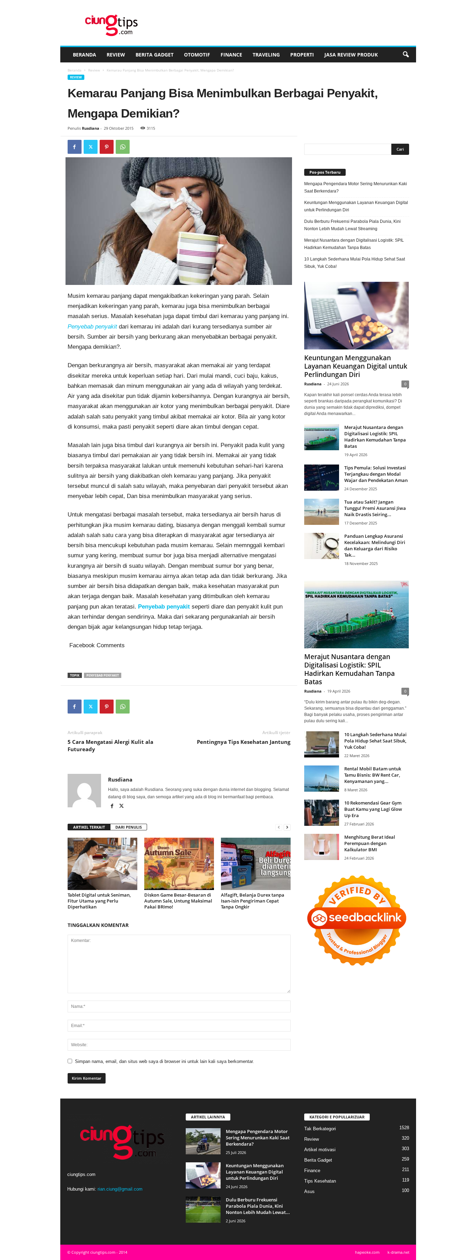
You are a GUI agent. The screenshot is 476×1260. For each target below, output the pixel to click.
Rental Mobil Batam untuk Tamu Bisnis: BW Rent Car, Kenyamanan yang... (372, 774)
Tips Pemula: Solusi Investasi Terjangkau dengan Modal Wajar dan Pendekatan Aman (376, 474)
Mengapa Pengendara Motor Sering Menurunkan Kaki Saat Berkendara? (355, 187)
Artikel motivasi (320, 1149)
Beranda (84, 54)
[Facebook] (75, 147)
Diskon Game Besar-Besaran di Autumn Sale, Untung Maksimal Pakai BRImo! (178, 901)
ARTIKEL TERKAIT (89, 827)
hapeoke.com (367, 1252)
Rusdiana (90, 128)
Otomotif (197, 54)
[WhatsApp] (123, 147)
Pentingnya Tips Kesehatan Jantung (243, 741)
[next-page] (287, 827)
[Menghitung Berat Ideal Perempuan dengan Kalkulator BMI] (321, 847)
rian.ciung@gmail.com (120, 1189)
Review (116, 54)
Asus (309, 1191)
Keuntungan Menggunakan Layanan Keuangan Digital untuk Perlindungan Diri (356, 206)
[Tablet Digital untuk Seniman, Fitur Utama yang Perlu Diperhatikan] (102, 864)
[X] (91, 147)
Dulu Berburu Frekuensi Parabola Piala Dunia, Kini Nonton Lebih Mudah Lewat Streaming (352, 225)
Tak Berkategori (320, 1128)
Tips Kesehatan (320, 1181)
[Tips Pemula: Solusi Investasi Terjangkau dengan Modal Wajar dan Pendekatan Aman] (321, 478)
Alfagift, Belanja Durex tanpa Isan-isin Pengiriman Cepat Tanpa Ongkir (252, 901)
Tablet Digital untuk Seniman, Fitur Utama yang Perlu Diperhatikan (99, 901)
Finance (231, 54)
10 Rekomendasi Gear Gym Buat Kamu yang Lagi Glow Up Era (373, 809)
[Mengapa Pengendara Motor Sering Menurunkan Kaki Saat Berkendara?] (203, 1141)
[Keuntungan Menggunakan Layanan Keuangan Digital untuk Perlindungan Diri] (356, 315)
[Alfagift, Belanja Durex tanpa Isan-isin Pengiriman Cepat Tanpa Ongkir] (256, 864)
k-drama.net (398, 1252)
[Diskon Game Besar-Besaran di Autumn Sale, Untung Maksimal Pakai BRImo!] (179, 864)
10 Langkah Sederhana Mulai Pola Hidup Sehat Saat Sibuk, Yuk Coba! (354, 263)
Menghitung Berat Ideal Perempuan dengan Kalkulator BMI (369, 843)
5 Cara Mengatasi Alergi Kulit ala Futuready (110, 745)
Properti (302, 54)
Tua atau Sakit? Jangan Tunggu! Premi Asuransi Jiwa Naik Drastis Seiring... (375, 508)
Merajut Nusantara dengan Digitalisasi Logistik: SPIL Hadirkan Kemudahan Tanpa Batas (354, 244)
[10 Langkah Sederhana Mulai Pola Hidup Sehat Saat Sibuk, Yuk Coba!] (321, 744)
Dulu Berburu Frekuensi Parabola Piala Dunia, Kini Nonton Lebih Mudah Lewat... (258, 1206)
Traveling (266, 54)
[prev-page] (278, 827)
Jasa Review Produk (351, 54)
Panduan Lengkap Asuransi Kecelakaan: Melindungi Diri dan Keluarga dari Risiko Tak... (374, 545)
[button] (405, 54)
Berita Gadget (155, 54)
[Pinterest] (107, 147)
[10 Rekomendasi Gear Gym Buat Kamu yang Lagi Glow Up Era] (321, 813)
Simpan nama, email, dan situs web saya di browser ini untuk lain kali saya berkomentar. (164, 1061)
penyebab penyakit (102, 675)
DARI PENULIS (128, 827)
